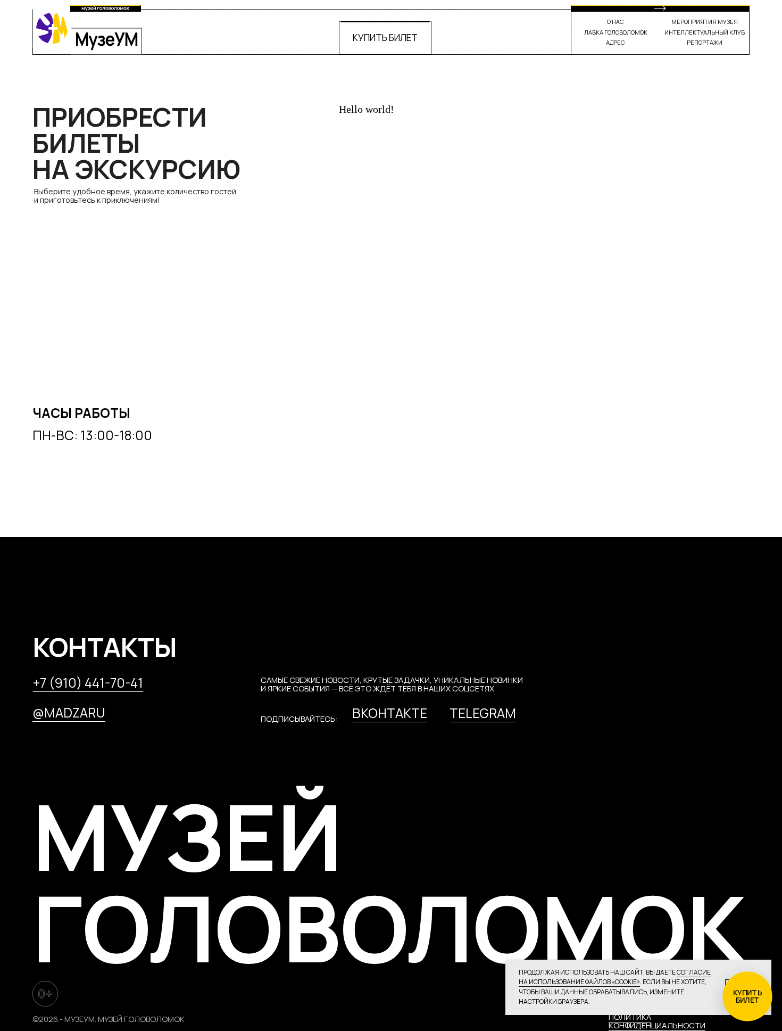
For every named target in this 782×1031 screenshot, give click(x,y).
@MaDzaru (68, 712)
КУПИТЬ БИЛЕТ (385, 37)
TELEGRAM (483, 713)
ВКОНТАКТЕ (389, 713)
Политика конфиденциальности (657, 1020)
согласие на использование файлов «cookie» (615, 977)
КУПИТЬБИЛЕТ (747, 996)
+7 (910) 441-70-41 (88, 682)
